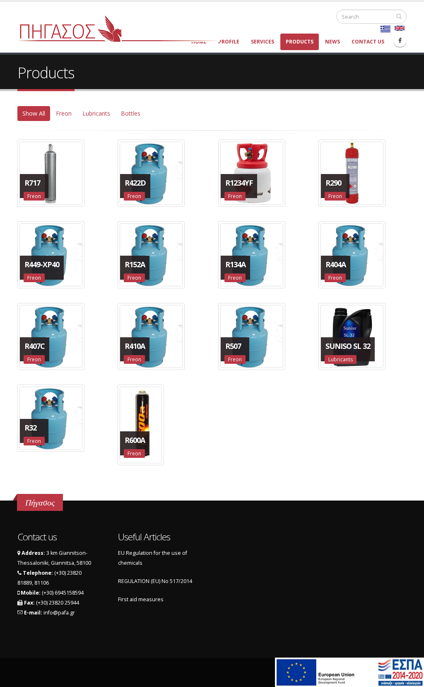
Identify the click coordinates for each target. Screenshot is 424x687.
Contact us (368, 41)
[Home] (123, 28)
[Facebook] (400, 40)
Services (262, 41)
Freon (64, 113)
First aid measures (141, 599)
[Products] (400, 28)
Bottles (130, 113)
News (332, 41)
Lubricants (96, 113)
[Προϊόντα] (385, 29)
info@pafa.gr (59, 612)
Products (299, 41)
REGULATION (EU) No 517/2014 (155, 581)
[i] (399, 16)
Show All (33, 113)
